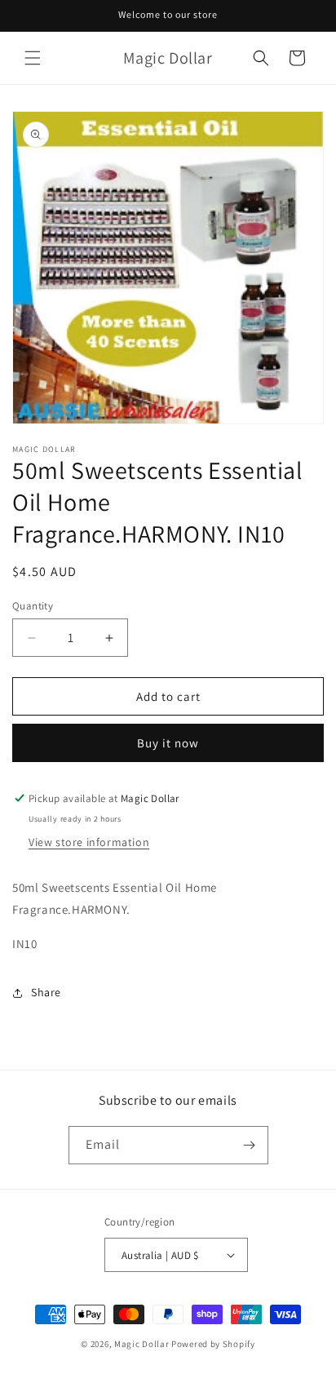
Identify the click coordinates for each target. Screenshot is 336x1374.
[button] (33, 58)
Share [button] (46, 992)
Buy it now (168, 743)
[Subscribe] (249, 1145)
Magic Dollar (141, 1344)
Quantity (32, 606)
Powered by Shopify (213, 1344)
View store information (89, 842)
